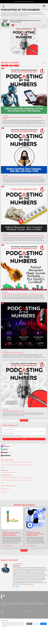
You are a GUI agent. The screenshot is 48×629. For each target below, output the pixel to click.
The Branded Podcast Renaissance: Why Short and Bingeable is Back (35, 534)
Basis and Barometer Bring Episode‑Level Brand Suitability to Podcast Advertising (11, 534)
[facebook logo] (17, 586)
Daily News (16, 65)
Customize (36, 623)
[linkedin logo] (18, 586)
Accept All (43, 623)
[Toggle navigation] (44, 6)
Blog (2, 613)
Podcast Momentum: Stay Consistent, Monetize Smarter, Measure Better (22, 235)
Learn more (3, 626)
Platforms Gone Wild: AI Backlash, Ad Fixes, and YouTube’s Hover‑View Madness (17, 462)
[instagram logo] (15, 586)
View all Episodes (24, 420)
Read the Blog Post (7, 545)
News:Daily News (5, 65)
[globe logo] (13, 586)
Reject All (29, 623)
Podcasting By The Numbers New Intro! (13, 411)
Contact (2, 612)
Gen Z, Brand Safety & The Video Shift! (12, 352)
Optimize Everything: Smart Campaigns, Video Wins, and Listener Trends (22, 177)
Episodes (2, 610)
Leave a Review (28, 610)
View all (44, 62)
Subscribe (24, 439)
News (11, 65)
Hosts (26, 612)
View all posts (24, 550)
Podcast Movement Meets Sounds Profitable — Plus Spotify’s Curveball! (22, 294)
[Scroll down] (24, 56)
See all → (3, 467)
